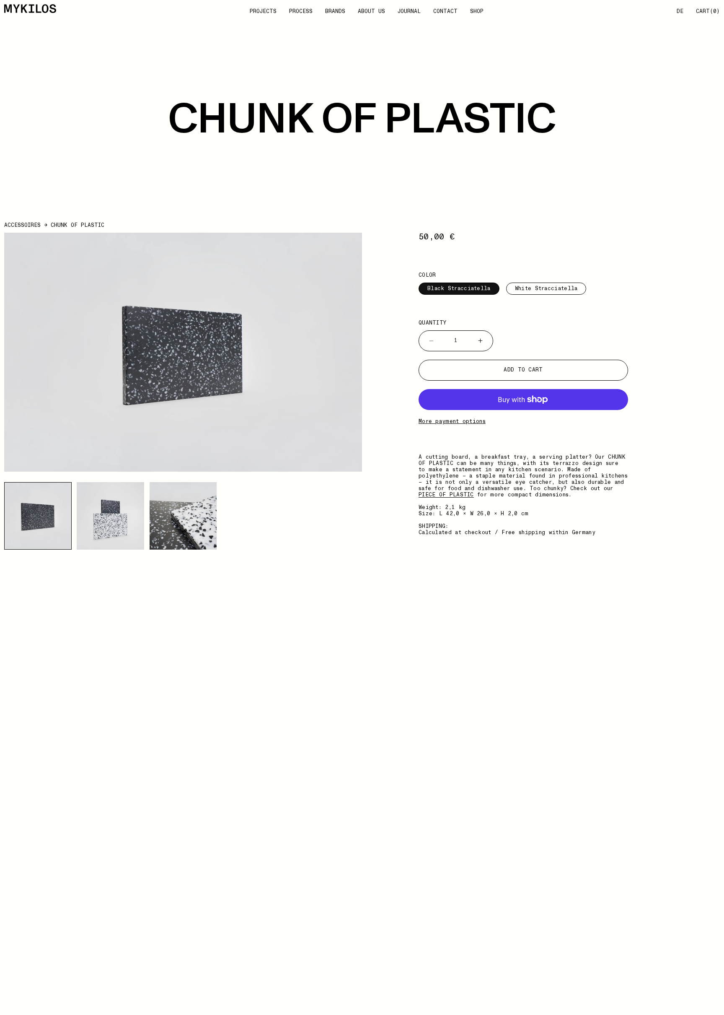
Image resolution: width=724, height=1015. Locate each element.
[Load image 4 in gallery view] (183, 516)
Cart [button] (708, 11)
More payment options (452, 421)
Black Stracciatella (459, 288)
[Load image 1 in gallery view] (38, 516)
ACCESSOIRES (22, 225)
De (680, 11)
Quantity (432, 323)
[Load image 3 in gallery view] (110, 516)
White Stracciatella (546, 288)
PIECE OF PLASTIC (446, 494)
